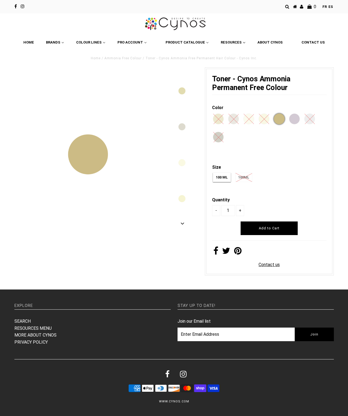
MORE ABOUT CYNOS (35, 335)
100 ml (222, 177)
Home (96, 58)
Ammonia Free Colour (123, 58)
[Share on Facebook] (215, 252)
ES (330, 7)
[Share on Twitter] (226, 252)
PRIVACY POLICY (31, 342)
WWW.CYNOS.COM (174, 401)
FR (324, 7)
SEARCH (22, 321)
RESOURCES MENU (33, 328)
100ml (243, 177)
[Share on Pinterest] (237, 252)
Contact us (269, 264)
